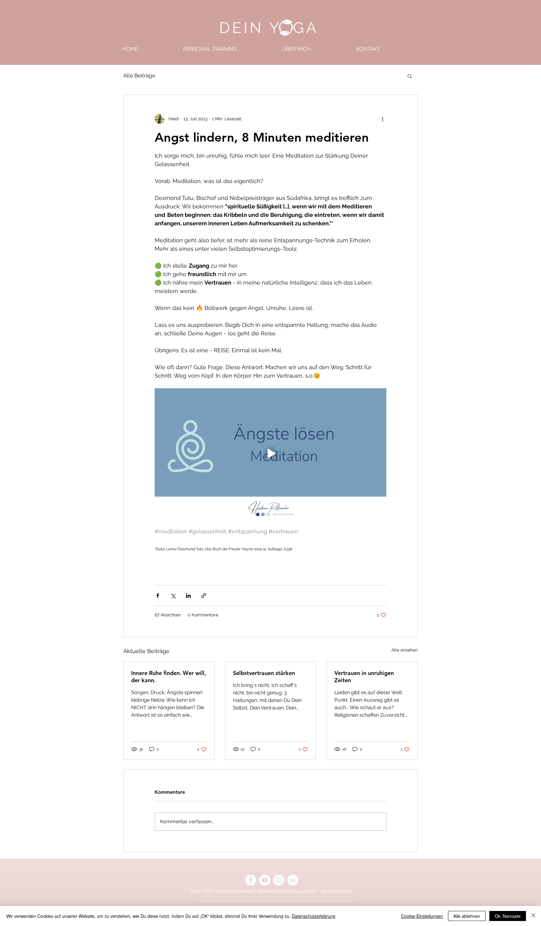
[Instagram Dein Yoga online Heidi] (278, 880)
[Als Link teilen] (204, 596)
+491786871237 (336, 891)
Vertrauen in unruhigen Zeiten (364, 676)
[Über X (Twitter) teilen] (173, 596)
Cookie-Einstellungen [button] (422, 916)
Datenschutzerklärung (313, 916)
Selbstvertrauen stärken (264, 673)
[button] (410, 75)
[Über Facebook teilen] (158, 596)
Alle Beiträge (139, 75)
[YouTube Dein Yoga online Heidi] (264, 880)
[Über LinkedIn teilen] (188, 596)
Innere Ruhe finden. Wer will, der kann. (168, 676)
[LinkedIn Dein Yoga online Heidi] (292, 880)
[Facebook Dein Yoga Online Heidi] (250, 880)
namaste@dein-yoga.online (286, 891)
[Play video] (270, 453)
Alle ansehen (404, 649)
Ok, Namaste (508, 916)
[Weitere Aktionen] (382, 119)
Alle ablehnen (466, 916)
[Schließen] (533, 916)
